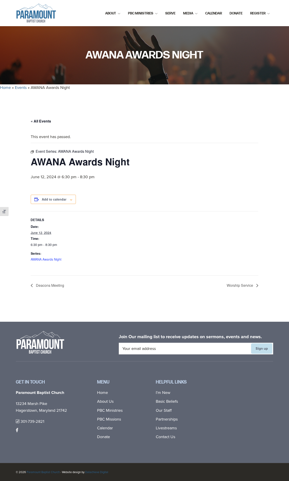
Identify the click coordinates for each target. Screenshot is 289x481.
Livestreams (166, 428)
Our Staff (164, 410)
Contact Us (165, 437)
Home (5, 87)
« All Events (41, 121)
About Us (105, 401)
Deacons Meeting (49, 285)
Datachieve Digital (96, 472)
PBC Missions (109, 419)
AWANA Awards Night (46, 259)
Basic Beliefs (167, 401)
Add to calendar (54, 199)
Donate (103, 437)
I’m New (163, 392)
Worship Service (240, 285)
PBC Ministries (110, 410)
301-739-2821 (31, 421)
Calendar (105, 428)
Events (21, 87)
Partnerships (167, 419)
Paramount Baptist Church (43, 472)
